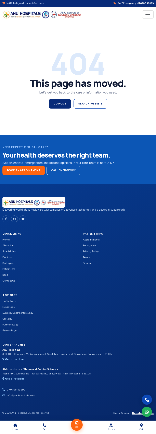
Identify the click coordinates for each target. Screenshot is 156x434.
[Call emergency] (147, 400)
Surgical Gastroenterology (17, 312)
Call (44, 429)
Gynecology (9, 330)
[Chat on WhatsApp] (147, 412)
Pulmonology (10, 324)
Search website (90, 103)
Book (77, 426)
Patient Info (8, 269)
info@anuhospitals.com (21, 395)
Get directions (14, 359)
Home (6, 239)
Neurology (8, 307)
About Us (8, 245)
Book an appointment (23, 170)
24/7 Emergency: (135, 3)
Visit (141, 429)
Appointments (91, 239)
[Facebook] (5, 218)
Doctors (7, 257)
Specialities (9, 251)
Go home (59, 103)
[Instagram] (14, 218)
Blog (5, 274)
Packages (8, 263)
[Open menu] (148, 14)
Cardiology (9, 301)
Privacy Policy (91, 251)
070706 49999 (16, 389)
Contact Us (8, 280)
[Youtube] (23, 218)
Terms (86, 257)
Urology (7, 318)
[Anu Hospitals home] (42, 14)
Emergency (89, 245)
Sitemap (87, 263)
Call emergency (63, 170)
